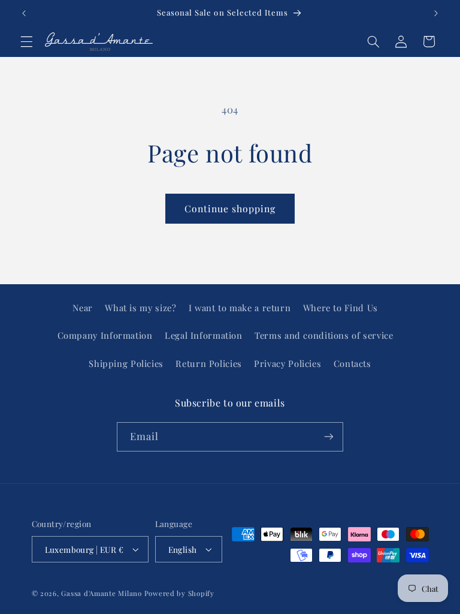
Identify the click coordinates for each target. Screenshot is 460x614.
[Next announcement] (436, 13)
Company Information (105, 335)
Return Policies (208, 363)
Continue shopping (230, 208)
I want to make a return (240, 308)
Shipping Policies (126, 363)
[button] (26, 41)
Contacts (352, 363)
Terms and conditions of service (324, 335)
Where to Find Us (340, 308)
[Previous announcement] (24, 13)
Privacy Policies (287, 363)
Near (82, 308)
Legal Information (204, 335)
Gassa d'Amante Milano (101, 593)
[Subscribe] (329, 437)
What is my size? (140, 308)
